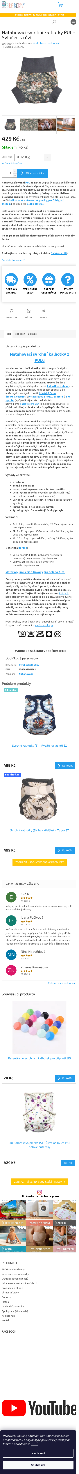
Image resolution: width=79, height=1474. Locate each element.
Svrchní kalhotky (29, 665)
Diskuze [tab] (32, 334)
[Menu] (73, 21)
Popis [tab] (8, 334)
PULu (40, 360)
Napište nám (8, 1316)
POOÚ (34, 1444)
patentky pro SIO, (30, 404)
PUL (27, 183)
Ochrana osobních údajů (15, 1279)
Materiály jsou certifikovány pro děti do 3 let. (35, 572)
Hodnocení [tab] (20, 334)
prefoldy (53, 200)
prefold (58, 397)
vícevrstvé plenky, (37, 200)
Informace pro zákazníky (15, 1274)
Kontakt (6, 1320)
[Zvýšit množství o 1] (15, 171)
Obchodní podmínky (13, 1306)
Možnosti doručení (12, 163)
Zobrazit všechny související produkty (39, 1181)
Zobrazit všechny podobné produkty (39, 862)
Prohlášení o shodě (12, 1288)
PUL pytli (64, 593)
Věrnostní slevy (10, 1293)
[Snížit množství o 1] (15, 175)
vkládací (21, 397)
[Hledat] (54, 21)
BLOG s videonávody (13, 1269)
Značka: (14, 47)
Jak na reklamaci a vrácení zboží (19, 1283)
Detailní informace (12, 260)
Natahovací (26, 674)
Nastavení (38, 1453)
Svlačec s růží (59, 253)
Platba (5, 1302)
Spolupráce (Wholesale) (15, 1311)
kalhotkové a (17, 200)
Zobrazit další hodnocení (61, 983)
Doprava (6, 1297)
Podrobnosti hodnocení (46, 43)
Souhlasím (38, 1465)
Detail (68, 1162)
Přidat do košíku (35, 173)
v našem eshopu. (44, 625)
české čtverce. (35, 204)
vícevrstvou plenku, (41, 397)
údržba (22, 548)
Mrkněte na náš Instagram (40, 1196)
